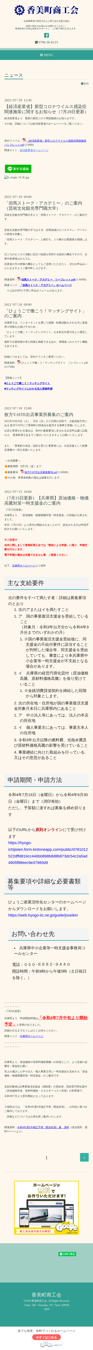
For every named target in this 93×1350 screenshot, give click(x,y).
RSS (86, 83)
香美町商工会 (46, 1295)
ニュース (13, 75)
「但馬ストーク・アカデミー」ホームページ (46, 285)
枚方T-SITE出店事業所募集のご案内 (38, 414)
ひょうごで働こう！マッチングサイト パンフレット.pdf (54, 362)
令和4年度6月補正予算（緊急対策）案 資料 (43, 1127)
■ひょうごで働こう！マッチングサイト (27, 383)
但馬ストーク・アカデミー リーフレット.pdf (48, 279)
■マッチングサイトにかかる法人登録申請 (28, 388)
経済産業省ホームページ (34, 150)
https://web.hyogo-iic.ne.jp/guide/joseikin (43, 915)
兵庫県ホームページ (23, 565)
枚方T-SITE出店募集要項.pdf (41, 472)
